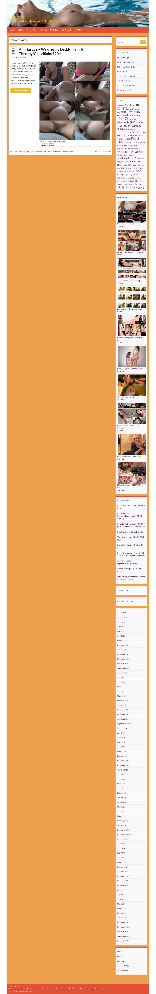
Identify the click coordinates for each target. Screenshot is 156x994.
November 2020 (123, 835)
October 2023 (122, 770)
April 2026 (121, 636)
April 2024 (121, 747)
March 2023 (121, 793)
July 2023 (121, 774)
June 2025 (121, 682)
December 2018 (123, 922)
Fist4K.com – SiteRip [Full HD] (130, 532)
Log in (119, 956)
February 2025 (122, 701)
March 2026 (121, 640)
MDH (125, 162)
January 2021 (122, 825)
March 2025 (121, 696)
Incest (65, 152)
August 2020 (122, 839)
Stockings (129, 184)
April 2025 (121, 691)
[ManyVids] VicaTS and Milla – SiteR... (131, 369)
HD (60, 152)
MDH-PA (43, 30)
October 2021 (122, 802)
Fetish (130, 142)
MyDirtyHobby (124, 165)
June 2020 (121, 848)
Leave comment (104, 152)
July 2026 (121, 622)
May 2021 (121, 807)
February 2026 (122, 645)
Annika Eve (22, 152)
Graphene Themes (25, 991)
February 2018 (122, 941)
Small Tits (136, 181)
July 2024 (121, 733)
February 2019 (122, 913)
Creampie (126, 122)
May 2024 (121, 742)
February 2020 (122, 867)
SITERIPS (31, 30)
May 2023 (121, 784)
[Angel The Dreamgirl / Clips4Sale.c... (131, 252)
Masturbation (128, 158)
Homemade (134, 149)
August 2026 (122, 617)
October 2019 (122, 885)
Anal (126, 108)
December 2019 (123, 876)
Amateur (133, 105)
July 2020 (121, 844)
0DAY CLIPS (122, 58)
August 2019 (122, 890)
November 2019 (123, 881)
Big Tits (131, 111)
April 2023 (121, 788)
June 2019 (121, 899)
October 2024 (122, 719)
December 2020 (123, 830)
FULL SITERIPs (123, 62)
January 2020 (122, 871)
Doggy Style (130, 135)
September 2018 (123, 936)
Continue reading (21, 90)
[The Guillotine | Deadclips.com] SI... (131, 309)
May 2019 (121, 904)
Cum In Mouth (40, 152)
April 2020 (121, 858)
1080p (120, 105)
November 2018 (123, 927)
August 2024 (122, 728)
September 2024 (123, 724)
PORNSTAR (122, 81)
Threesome (134, 187)
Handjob (134, 145)
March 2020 (121, 862)
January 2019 (122, 918)
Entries (121, 961)
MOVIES (54, 30)
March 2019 (121, 908)
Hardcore (122, 148)
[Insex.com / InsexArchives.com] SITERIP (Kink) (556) (129, 516)
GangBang (140, 142)
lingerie (128, 155)
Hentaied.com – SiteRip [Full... (128, 224)
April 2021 (121, 811)
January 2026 (122, 650)
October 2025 (122, 664)
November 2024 (123, 714)
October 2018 (122, 932)
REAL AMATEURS (124, 85)
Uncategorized (123, 90)
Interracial (125, 151)
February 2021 (122, 821)
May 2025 (121, 687)
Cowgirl (132, 119)
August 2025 (122, 673)
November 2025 (123, 659)
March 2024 (121, 751)
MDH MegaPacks (123, 67)
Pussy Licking (129, 175)
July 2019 (121, 895)
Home (11, 30)
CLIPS (20, 30)
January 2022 (122, 798)
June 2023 (121, 779)
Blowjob (128, 117)
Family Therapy (53, 152)
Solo (121, 184)
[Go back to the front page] (78, 13)
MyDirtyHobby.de (129, 168)
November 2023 (123, 765)
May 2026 (121, 631)
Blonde (122, 116)
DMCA (79, 30)
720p (15, 152)
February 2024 (122, 756)
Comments (123, 966)
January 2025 (122, 705)
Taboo (70, 152)
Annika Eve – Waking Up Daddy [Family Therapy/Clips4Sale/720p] (51, 51)
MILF (135, 161)
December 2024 (123, 710)
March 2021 (121, 816)
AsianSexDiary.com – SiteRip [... (129, 281)
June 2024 (121, 737)
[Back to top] (150, 988)
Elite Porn (16, 17)
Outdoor (131, 171)
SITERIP (125, 181)
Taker (14, 57)
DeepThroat (129, 132)
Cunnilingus (129, 129)
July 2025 (121, 677)
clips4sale (30, 152)
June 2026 (121, 627)
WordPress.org (123, 970)
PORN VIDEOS (22, 57)
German (122, 146)
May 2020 (121, 853)
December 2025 (123, 654)
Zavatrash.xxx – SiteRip (126, 397)
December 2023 (123, 761)
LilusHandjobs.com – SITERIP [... (129, 456)
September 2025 (123, 668)
